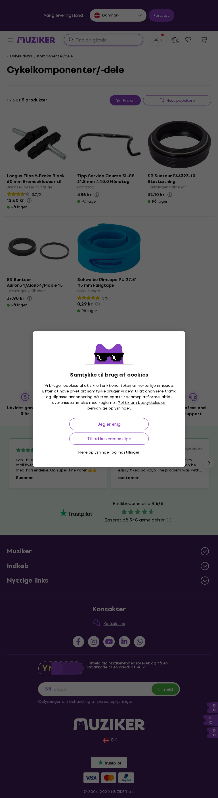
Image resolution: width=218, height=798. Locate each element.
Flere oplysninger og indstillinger (109, 452)
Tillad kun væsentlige (109, 438)
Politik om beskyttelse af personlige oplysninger (126, 405)
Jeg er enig (109, 424)
